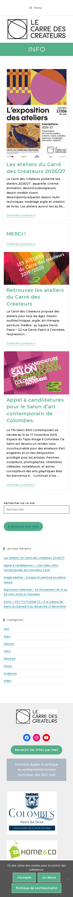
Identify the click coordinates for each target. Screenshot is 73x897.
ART (7, 629)
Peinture (9, 658)
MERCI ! (16, 234)
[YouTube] (46, 737)
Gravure (9, 643)
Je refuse (49, 877)
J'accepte (24, 877)
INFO (7, 651)
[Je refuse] (68, 879)
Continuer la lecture (20, 215)
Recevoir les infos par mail (36, 750)
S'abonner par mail (23, 526)
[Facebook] (26, 737)
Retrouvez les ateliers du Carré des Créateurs (35, 297)
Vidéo (8, 680)
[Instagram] (36, 737)
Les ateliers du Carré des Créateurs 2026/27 (34, 557)
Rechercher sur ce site (19, 503)
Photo (8, 666)
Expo (7, 636)
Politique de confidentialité (36, 888)
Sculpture (10, 673)
